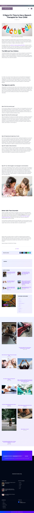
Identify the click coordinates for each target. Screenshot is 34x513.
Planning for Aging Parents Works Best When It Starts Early (11, 283)
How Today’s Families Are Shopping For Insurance (11, 276)
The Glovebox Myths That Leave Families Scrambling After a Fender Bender (26, 273)
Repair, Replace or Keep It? (25, 368)
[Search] (29, 264)
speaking (17, 248)
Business (20, 294)
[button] (28, 8)
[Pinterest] (19, 403)
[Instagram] (17, 403)
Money (20, 302)
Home (19, 291)
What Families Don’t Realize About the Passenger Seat (11, 272)
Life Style (20, 301)
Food (19, 299)
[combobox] (16, 264)
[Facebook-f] (28, 5)
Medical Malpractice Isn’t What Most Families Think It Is (26, 282)
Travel (19, 304)
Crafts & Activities (21, 296)
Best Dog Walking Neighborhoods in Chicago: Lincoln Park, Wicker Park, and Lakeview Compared (9, 369)
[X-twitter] (29, 5)
